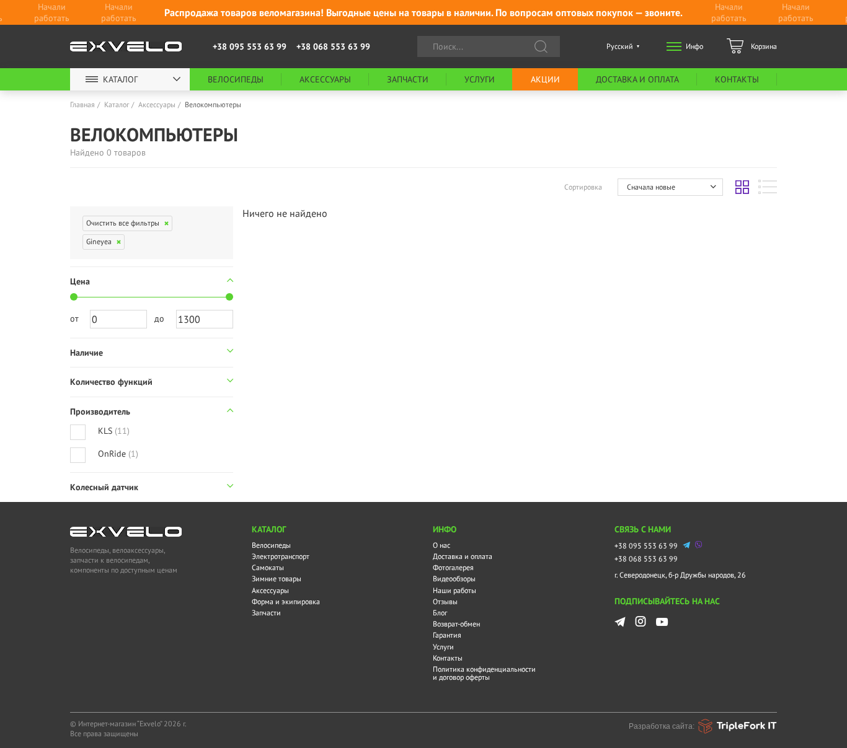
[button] (670, 187)
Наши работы (454, 590)
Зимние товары (276, 578)
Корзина (764, 46)
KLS (114, 430)
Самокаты (268, 567)
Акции (545, 79)
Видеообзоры (454, 578)
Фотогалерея (453, 567)
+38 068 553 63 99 (333, 46)
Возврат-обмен (456, 623)
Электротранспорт (280, 556)
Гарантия (447, 635)
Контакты (737, 79)
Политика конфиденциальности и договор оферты (484, 673)
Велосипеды (236, 79)
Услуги (479, 79)
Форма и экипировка (286, 601)
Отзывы (445, 601)
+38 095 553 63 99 (249, 46)
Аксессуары (325, 79)
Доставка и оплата (637, 79)
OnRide (118, 453)
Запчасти (407, 79)
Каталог (120, 79)
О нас (441, 545)
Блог (440, 612)
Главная (82, 104)
